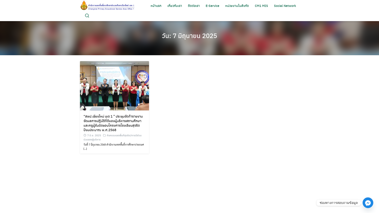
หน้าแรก (156, 5)
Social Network (285, 5)
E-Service (212, 5)
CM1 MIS (261, 5)
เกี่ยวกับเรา (174, 5)
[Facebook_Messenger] (368, 202)
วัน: (189, 35)
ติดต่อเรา (194, 5)
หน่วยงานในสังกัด (237, 5)
